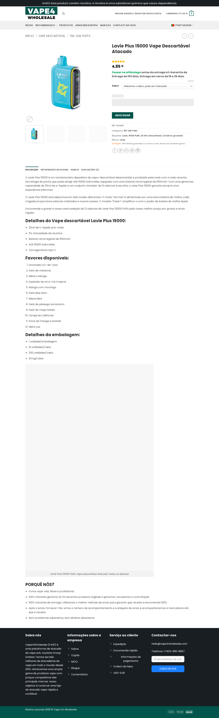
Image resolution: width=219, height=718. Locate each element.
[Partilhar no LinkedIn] (138, 150)
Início (29, 25)
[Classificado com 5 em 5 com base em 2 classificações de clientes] (153, 61)
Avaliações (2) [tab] (90, 169)
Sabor (115, 86)
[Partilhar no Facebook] (115, 150)
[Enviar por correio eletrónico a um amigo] (126, 150)
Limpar (191, 81)
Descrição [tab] (31, 169)
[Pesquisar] (63, 14)
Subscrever (168, 669)
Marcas (105, 25)
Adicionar (122, 115)
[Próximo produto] (184, 35)
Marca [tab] (75, 169)
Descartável (155, 135)
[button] (180, 13)
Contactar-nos (124, 25)
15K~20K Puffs (80, 36)
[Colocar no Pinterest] (132, 150)
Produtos (66, 25)
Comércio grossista (172, 135)
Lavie (125, 135)
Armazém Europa (86, 25)
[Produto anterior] (190, 35)
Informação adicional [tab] (55, 169)
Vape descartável (52, 36)
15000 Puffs (134, 135)
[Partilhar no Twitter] (120, 150)
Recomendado (45, 25)
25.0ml (144, 135)
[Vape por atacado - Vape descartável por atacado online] (41, 13)
